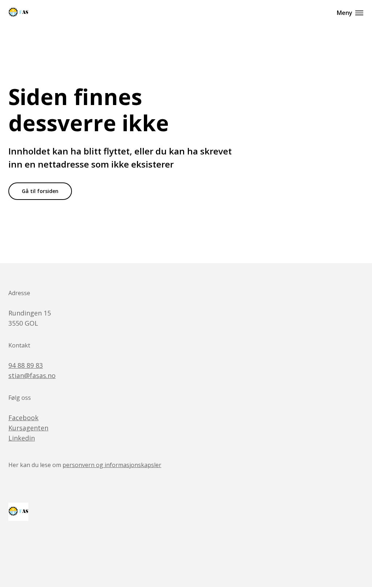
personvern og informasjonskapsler (111, 465)
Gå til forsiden (40, 191)
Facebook (23, 417)
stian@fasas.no (32, 375)
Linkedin (21, 438)
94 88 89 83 (25, 365)
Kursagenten (28, 427)
